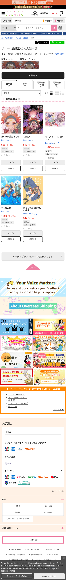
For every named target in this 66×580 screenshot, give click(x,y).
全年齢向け (7, 20)
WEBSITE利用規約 (15, 549)
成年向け (18, 20)
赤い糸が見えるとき (10, 136)
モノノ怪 (12, 406)
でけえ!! (26, 136)
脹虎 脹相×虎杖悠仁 (10, 33)
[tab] (25, 84)
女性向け (60, 20)
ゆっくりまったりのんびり (32, 209)
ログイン (53, 13)
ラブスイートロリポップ (54, 138)
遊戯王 (16, 48)
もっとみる (58, 409)
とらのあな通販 (7, 37)
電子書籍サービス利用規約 (16, 555)
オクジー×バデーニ (17, 397)
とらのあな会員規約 (33, 549)
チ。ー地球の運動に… (30, 33)
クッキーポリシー (54, 555)
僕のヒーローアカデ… (52, 33)
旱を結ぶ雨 (6, 207)
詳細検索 (60, 28)
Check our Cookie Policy (17, 576)
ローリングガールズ (18, 403)
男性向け (48, 20)
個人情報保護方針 (36, 555)
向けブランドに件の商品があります (33, 256)
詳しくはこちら (58, 491)
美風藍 (11, 400)
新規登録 (44, 13)
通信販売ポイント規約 (52, 549)
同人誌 (18, 37)
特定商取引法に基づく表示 (20, 560)
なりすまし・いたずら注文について (45, 560)
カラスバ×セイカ (16, 394)
